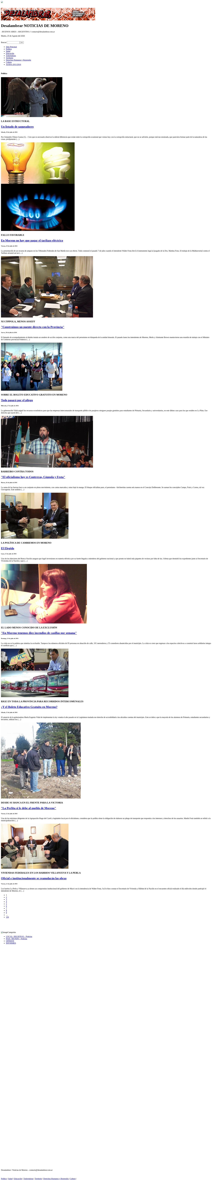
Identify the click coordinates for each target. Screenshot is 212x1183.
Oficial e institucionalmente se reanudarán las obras (33, 878)
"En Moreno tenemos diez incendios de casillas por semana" (39, 632)
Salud (8, 51)
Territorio (9, 58)
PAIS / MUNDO (16, 939)
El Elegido (7, 548)
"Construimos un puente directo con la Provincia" (32, 327)
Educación (10, 53)
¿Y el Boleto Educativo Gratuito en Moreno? (29, 706)
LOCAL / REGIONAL (19, 936)
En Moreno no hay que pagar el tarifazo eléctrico (32, 240)
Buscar (3, 42)
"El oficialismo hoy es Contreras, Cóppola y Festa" (33, 477)
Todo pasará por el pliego (17, 400)
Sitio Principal (11, 47)
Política (9, 49)
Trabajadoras (11, 56)
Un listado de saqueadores (17, 126)
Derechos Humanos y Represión (18, 60)
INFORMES (11, 943)
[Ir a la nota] (31, 116)
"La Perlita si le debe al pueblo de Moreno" (28, 808)
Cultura (9, 62)
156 (7, 917)
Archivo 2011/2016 (13, 64)
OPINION (10, 941)
